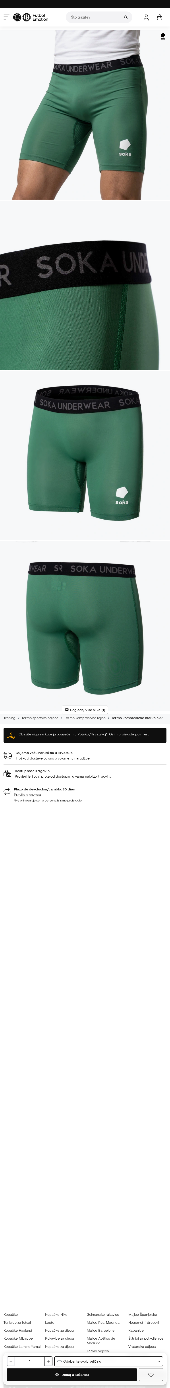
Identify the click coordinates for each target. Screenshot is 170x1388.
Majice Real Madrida (103, 1322)
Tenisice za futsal (17, 1322)
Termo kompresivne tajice (85, 718)
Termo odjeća (98, 1351)
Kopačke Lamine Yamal (22, 1346)
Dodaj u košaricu (75, 1375)
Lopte (49, 1322)
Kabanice (136, 1330)
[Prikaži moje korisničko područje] (146, 17)
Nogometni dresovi (143, 1322)
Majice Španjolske (142, 1314)
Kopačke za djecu (59, 1330)
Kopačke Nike (56, 1314)
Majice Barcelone (100, 1330)
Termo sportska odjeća (40, 718)
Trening (10, 718)
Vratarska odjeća (142, 1346)
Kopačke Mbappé (18, 1338)
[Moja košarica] (159, 17)
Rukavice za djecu (59, 1338)
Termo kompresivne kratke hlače (138, 718)
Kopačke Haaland (18, 1330)
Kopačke (11, 1314)
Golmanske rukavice (103, 1314)
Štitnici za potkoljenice (145, 1338)
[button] (85, 774)
